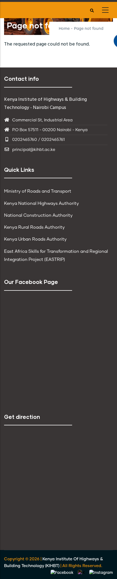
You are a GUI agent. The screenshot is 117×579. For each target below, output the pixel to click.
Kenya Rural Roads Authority (34, 227)
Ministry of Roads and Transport (37, 191)
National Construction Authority (38, 215)
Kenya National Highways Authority (41, 203)
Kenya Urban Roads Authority (35, 239)
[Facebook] (63, 573)
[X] (82, 573)
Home (64, 29)
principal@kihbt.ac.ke (33, 150)
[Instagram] (101, 573)
